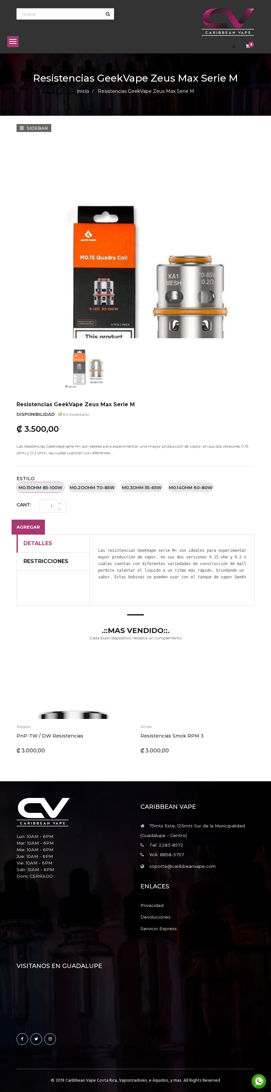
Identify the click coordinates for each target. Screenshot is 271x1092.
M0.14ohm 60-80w (191, 487)
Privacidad (152, 905)
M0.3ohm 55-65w (142, 487)
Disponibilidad (36, 414)
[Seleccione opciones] (57, 686)
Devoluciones (155, 917)
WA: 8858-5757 (166, 854)
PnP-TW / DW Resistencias (50, 736)
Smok (146, 726)
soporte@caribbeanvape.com (182, 866)
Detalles (37, 543)
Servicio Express (158, 928)
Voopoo (24, 726)
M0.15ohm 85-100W (40, 487)
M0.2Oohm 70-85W (92, 487)
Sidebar (36, 128)
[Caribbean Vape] (74, 812)
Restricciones (45, 561)
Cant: (24, 505)
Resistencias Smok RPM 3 (172, 736)
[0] (248, 46)
